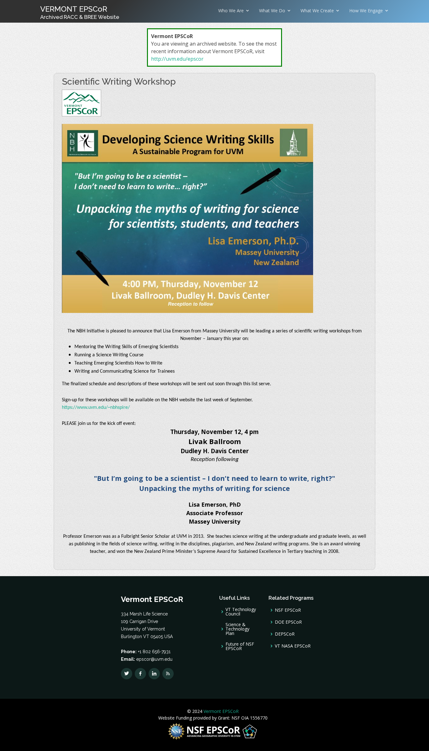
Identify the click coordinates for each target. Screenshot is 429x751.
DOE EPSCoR (288, 622)
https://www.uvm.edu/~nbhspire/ (96, 407)
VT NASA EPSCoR (293, 646)
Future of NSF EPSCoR (239, 646)
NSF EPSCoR (288, 610)
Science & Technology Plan (237, 629)
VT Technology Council (240, 611)
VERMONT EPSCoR (79, 12)
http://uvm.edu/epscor (177, 58)
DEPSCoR (285, 634)
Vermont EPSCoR (220, 711)
